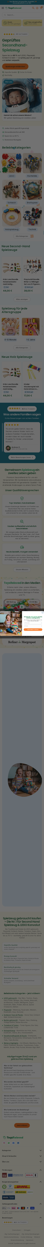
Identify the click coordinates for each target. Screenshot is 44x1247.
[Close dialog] (42, 612)
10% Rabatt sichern (33, 629)
